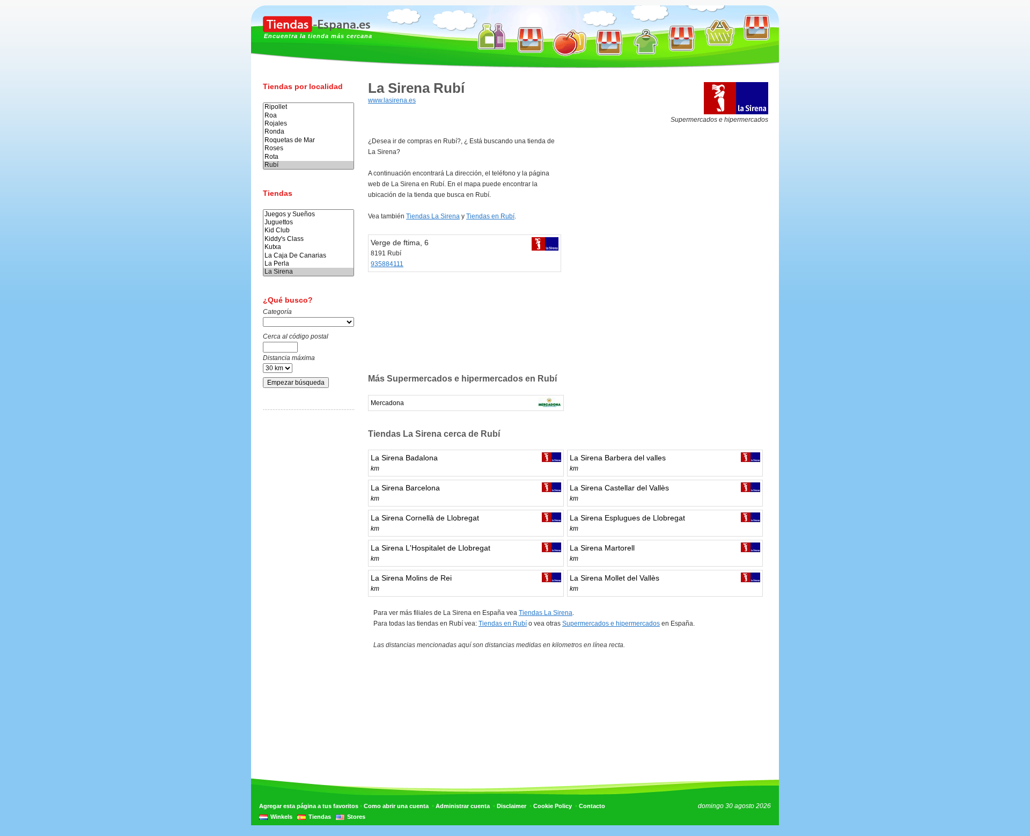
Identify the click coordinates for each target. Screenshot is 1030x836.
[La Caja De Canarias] (308, 256)
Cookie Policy (552, 806)
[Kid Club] (308, 230)
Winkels (281, 816)
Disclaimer (511, 806)
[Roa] (308, 116)
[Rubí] (308, 165)
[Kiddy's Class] (308, 239)
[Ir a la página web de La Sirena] (736, 112)
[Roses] (308, 148)
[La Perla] (308, 264)
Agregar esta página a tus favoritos (308, 806)
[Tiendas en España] (316, 30)
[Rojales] (308, 124)
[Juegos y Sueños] (308, 214)
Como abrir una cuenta (396, 806)
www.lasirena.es (392, 100)
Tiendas (319, 816)
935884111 (387, 264)
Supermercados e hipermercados (611, 623)
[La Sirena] (308, 272)
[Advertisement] (306, 586)
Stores (356, 816)
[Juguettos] (308, 222)
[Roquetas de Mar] (308, 140)
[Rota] (308, 157)
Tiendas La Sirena (433, 216)
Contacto (592, 806)
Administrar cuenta (463, 806)
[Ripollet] (308, 107)
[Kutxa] (308, 247)
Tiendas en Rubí (490, 216)
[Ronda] (308, 132)
